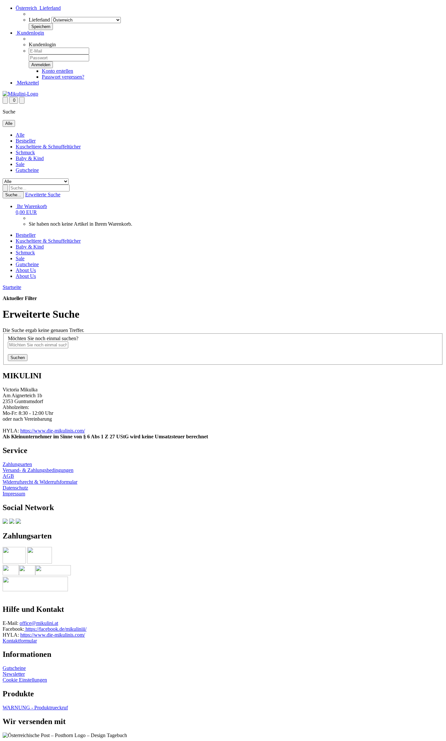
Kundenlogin (30, 33)
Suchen (17, 357)
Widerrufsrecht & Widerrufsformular (40, 482)
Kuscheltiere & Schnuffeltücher (48, 146)
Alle (20, 135)
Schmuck (25, 152)
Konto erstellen (57, 71)
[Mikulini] (20, 94)
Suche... (13, 194)
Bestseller (26, 141)
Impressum (14, 493)
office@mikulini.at (39, 623)
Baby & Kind (30, 158)
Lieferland (39, 20)
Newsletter (14, 674)
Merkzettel (27, 82)
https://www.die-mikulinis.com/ (52, 430)
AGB (8, 476)
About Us (26, 270)
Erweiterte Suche (42, 194)
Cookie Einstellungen (25, 680)
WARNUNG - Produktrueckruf (35, 707)
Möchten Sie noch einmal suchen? (43, 338)
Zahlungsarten (17, 464)
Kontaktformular (20, 640)
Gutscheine (27, 170)
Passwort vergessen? (63, 77)
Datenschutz (15, 488)
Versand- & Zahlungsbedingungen (38, 470)
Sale (20, 164)
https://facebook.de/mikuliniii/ (55, 629)
